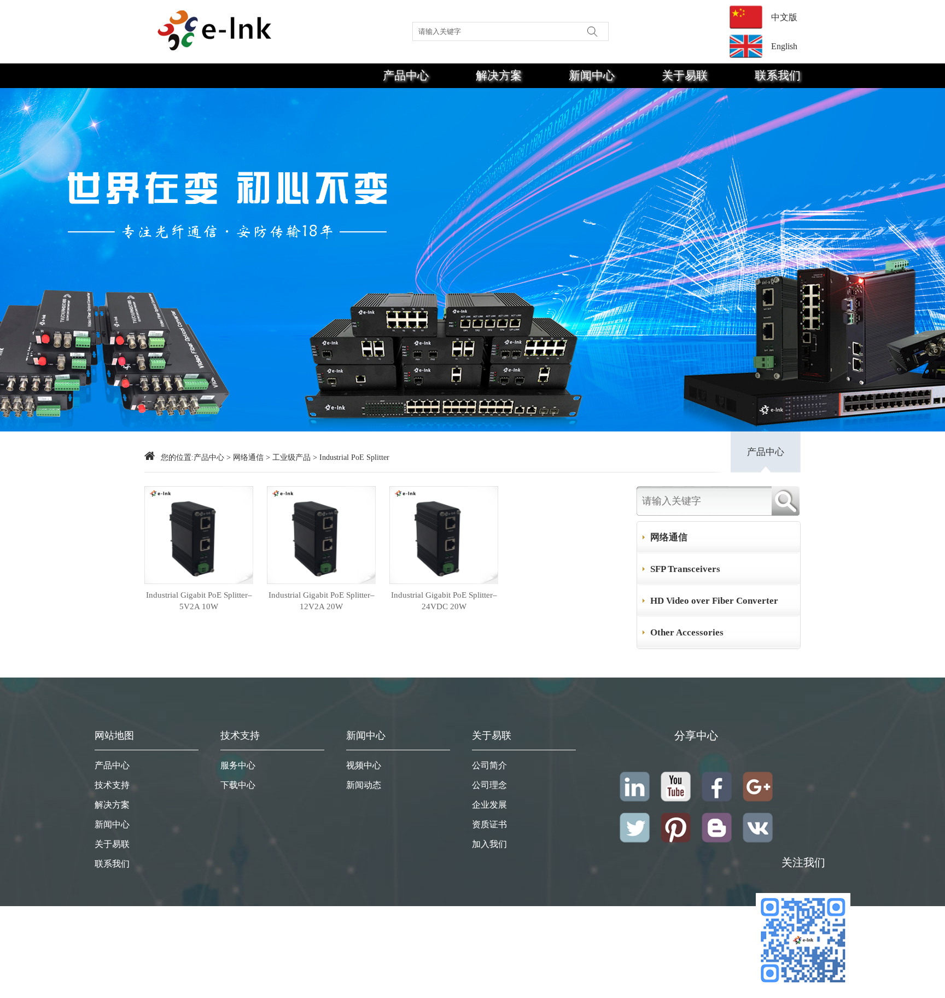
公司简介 (489, 765)
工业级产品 (291, 457)
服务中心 (237, 765)
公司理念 (489, 785)
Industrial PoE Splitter (354, 457)
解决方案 (499, 75)
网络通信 (248, 457)
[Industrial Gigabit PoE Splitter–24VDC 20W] (443, 581)
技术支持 (112, 785)
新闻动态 (363, 785)
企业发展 (489, 804)
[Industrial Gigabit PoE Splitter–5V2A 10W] (198, 581)
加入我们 (489, 844)
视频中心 (363, 765)
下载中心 (237, 785)
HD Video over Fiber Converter (714, 601)
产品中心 (406, 75)
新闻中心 (592, 75)
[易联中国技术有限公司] (215, 28)
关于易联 (685, 75)
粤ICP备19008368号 (803, 992)
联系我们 (778, 75)
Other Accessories (687, 632)
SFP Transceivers (685, 569)
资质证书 (489, 824)
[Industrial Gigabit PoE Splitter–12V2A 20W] (321, 581)
